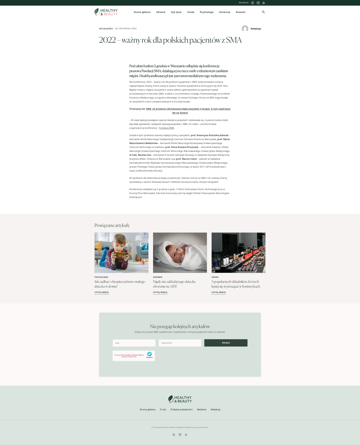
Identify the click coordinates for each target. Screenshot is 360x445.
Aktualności (244, 2)
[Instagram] (258, 2)
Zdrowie (157, 277)
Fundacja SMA (166, 128)
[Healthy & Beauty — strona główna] (106, 12)
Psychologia (101, 277)
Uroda (215, 277)
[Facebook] (252, 2)
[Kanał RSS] (264, 2)
